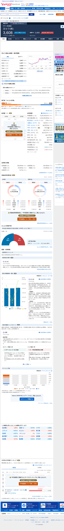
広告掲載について (34, 520)
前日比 (14, 467)
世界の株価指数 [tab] (42, 513)
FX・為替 (17, 8)
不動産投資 (47, 8)
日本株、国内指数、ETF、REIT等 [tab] (29, 513)
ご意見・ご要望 (45, 522)
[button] (27, 364)
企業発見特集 (50, 14)
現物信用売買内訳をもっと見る (44, 223)
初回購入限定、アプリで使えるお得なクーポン (38, 5)
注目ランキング (22, 11)
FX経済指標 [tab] (55, 513)
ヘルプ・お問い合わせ (35, 522)
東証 (8, 56)
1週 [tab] (33, 68)
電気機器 (9, 26)
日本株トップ (4, 11)
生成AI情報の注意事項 (45, 279)
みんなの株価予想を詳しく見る (44, 247)
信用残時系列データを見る (45, 172)
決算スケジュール (50, 11)
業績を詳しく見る (48, 322)
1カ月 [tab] (38, 68)
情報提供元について (47, 113)
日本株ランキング (12, 11)
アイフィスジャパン (46, 370)
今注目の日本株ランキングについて (43, 465)
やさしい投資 (42, 14)
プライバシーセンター (19, 520)
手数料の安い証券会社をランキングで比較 (14, 81)
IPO (59, 11)
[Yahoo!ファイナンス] (11, 3)
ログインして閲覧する (27, 399)
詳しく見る (26, 364)
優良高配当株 (41, 11)
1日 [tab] (29, 68)
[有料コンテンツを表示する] (48, 128)
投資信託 (23, 8)
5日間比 (40, 467)
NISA (54, 8)
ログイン (23, 5)
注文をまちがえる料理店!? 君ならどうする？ (12, 1)
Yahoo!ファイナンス (35, 517)
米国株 (12, 8)
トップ (3, 8)
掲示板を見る (49, 110)
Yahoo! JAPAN (44, 517)
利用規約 (27, 520)
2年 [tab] (50, 68)
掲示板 (33, 8)
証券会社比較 (40, 8)
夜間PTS (20, 56)
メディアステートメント (44, 520)
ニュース (28, 8)
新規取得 (31, 4)
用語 (8, 60)
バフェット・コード (46, 275)
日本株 (7, 8)
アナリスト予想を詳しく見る (45, 403)
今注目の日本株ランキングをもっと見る (42, 496)
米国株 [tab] (49, 513)
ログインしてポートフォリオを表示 (20, 18)
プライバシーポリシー (8, 520)
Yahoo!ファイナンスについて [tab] (13, 513)
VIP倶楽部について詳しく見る (14, 134)
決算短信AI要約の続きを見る (44, 269)
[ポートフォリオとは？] (10, 18)
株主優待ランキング (32, 11)
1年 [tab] (46, 68)
